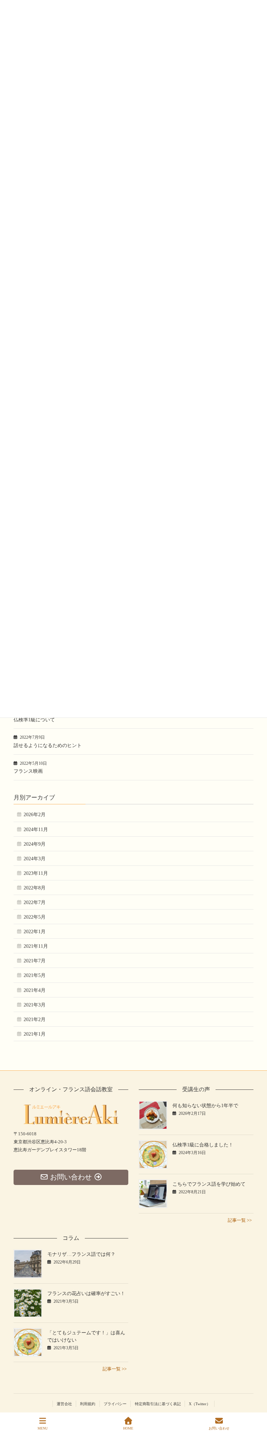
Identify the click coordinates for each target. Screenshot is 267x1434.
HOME (128, 1428)
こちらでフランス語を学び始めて (208, 1184)
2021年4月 (35, 990)
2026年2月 (35, 814)
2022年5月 (35, 917)
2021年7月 (35, 960)
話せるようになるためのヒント (48, 745)
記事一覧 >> (240, 1220)
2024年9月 (35, 844)
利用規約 (87, 1404)
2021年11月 (36, 946)
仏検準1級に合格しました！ (202, 1144)
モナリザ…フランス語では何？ (81, 1254)
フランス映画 (28, 771)
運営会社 (64, 1404)
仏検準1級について (34, 719)
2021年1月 (35, 1034)
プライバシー (115, 1404)
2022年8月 (35, 887)
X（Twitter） (199, 1404)
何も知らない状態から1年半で (205, 1105)
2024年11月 (36, 829)
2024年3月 (35, 858)
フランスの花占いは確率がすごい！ (86, 1293)
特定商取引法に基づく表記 (158, 1404)
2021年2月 (35, 1019)
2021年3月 (35, 1005)
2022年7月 (35, 902)
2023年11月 (36, 873)
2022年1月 (35, 931)
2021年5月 (35, 975)
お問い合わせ (219, 1428)
